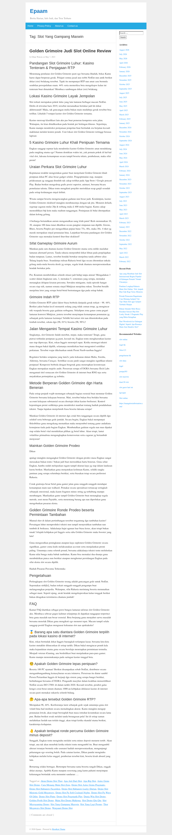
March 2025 (124, 114)
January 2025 (124, 123)
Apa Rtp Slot (89, 781)
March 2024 (124, 166)
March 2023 (124, 218)
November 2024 (125, 132)
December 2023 (125, 179)
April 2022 (123, 252)
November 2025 (125, 80)
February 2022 (124, 261)
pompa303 (123, 371)
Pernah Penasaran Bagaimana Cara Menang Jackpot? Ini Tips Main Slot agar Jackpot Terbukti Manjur (130, 300)
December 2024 (125, 127)
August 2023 (124, 196)
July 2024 (123, 149)
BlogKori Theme (58, 829)
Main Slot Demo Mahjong (68, 800)
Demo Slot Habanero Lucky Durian (79, 788)
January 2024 (124, 175)
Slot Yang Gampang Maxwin (65, 804)
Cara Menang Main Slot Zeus (55, 784)
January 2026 (124, 71)
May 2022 (123, 248)
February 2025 (124, 119)
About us (59, 26)
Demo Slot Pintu (47, 796)
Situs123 (122, 350)
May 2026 (123, 58)
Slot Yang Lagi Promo (91, 804)
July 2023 (123, 201)
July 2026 (123, 54)
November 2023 (125, 183)
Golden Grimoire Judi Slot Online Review (70, 51)
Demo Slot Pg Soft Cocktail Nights (72, 792)
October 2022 (124, 240)
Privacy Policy (44, 26)
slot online (123, 339)
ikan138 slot (124, 382)
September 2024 (125, 140)
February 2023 (124, 222)
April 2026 (123, 62)
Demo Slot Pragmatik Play (69, 796)
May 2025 (123, 106)
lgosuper (122, 392)
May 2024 (123, 157)
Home (30, 26)
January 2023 (124, 227)
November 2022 (125, 235)
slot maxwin (124, 376)
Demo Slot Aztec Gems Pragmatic (88, 784)
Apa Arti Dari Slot (73, 781)
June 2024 (123, 153)
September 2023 (125, 192)
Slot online (123, 398)
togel (121, 366)
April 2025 (123, 110)
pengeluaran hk (125, 355)
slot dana (122, 360)
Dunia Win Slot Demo (95, 796)
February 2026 (124, 67)
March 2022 (124, 257)
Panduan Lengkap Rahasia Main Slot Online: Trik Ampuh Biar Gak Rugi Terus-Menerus (131, 289)
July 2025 (123, 97)
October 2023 (124, 188)
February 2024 (124, 170)
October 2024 (124, 136)
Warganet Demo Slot (62, 808)
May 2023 (123, 209)
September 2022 (125, 244)
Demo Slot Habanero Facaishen (44, 788)
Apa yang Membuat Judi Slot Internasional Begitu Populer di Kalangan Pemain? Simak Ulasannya (130, 277)
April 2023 (123, 214)
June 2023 (123, 205)
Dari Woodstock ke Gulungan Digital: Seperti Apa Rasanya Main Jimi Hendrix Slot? (130, 324)
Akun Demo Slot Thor (51, 781)
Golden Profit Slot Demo (41, 800)
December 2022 (125, 231)
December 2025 (125, 75)
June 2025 (123, 101)
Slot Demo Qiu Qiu (91, 800)
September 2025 (125, 88)
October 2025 (124, 84)
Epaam (39, 11)
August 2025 (124, 93)
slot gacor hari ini (126, 387)
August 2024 (124, 145)
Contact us (72, 26)
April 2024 (123, 162)
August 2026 (124, 50)
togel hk (122, 344)
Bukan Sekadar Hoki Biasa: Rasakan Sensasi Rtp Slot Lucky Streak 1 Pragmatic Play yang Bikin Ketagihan (131, 312)
